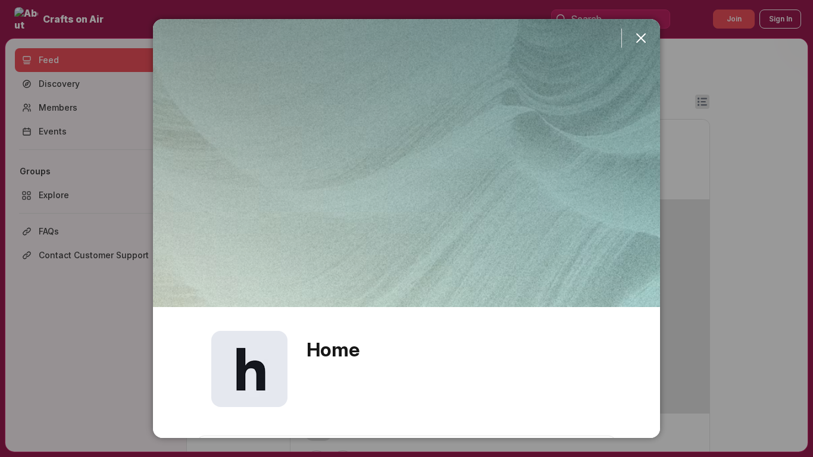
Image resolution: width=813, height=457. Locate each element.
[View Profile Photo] (249, 369)
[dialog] (406, 228)
